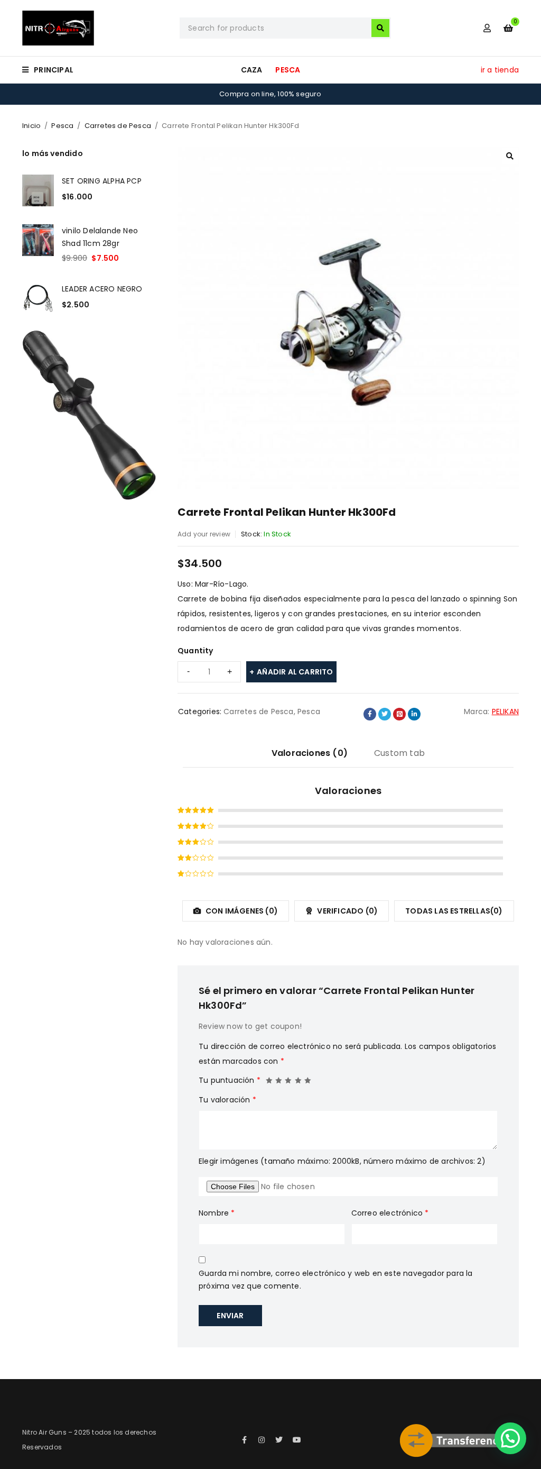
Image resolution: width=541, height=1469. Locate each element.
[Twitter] (279, 1439)
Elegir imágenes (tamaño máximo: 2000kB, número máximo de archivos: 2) (342, 1161)
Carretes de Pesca (118, 126)
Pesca (62, 126)
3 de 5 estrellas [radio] (288, 1077)
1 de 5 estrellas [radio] (269, 1077)
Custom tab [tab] (399, 753)
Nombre (217, 1213)
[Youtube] (297, 1439)
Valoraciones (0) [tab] (310, 753)
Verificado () (346, 911)
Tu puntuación (229, 1080)
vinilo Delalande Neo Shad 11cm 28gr (100, 237)
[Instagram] (261, 1439)
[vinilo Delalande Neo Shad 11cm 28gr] (38, 244)
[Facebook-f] (244, 1439)
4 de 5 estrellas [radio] (298, 1077)
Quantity (195, 650)
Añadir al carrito (295, 672)
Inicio (31, 126)
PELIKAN (505, 711)
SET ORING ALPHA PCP (102, 181)
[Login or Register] (487, 28)
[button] (510, 156)
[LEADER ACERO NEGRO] (38, 298)
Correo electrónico (390, 1213)
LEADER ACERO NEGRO (102, 289)
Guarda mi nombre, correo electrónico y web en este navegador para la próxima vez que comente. (336, 1279)
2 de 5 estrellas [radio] (279, 1077)
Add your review (204, 534)
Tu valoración (227, 1099)
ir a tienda (500, 70)
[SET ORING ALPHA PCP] (38, 190)
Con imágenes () (241, 911)
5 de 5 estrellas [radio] (308, 1077)
